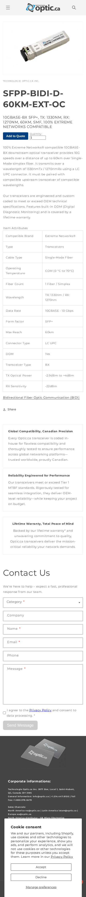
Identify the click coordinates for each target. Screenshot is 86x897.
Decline (41, 877)
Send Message (20, 725)
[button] (8, 7)
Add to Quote (15, 136)
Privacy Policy (62, 857)
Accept (41, 867)
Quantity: (36, 134)
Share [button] (12, 409)
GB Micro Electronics (52, 817)
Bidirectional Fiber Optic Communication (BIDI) (41, 397)
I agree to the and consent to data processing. (41, 712)
